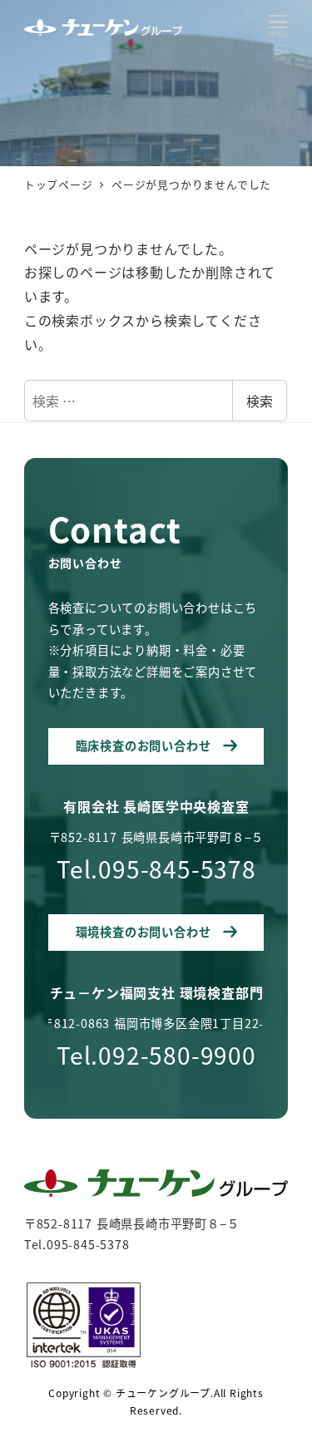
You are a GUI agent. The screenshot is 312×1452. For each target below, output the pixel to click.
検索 (259, 401)
